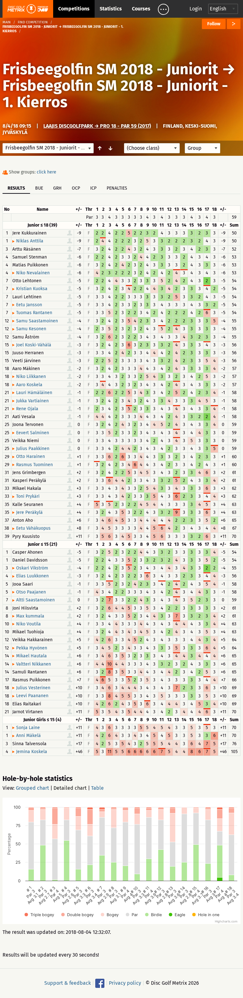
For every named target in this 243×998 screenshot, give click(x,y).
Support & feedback (67, 983)
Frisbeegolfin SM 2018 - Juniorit (110, 69)
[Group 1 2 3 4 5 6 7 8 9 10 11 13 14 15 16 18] (202, 148)
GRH (57, 188)
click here (46, 172)
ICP (93, 188)
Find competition (33, 22)
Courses (141, 9)
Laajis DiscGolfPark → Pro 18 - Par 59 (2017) (97, 126)
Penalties (117, 188)
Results (16, 188)
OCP (76, 188)
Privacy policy (125, 983)
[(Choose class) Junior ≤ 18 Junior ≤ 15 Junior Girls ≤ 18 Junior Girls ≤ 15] (152, 148)
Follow (213, 24)
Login (196, 9)
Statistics (111, 9)
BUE (39, 188)
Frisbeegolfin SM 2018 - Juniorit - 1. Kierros (115, 93)
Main (7, 22)
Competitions (74, 9)
